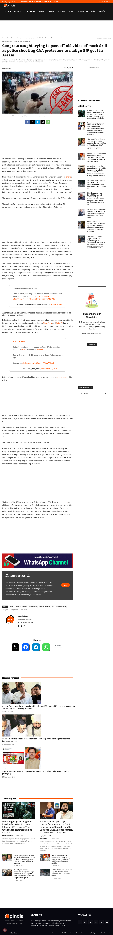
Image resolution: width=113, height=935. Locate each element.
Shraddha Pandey (7, 835)
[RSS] (102, 1)
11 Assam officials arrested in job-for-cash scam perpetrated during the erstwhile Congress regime (36, 739)
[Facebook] (97, 1)
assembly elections (44, 606)
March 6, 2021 (56, 304)
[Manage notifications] (5, 930)
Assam (11, 606)
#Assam (40, 350)
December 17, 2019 (49, 368)
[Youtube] (109, 1)
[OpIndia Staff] (10, 620)
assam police (33, 606)
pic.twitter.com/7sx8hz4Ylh (44, 299)
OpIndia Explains (45, 818)
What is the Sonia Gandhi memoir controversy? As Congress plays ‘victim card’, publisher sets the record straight (61, 859)
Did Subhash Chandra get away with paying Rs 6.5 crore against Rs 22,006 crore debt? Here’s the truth (96, 213)
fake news (24, 609)
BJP (53, 606)
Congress (5, 609)
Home (4, 38)
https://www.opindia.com (25, 619)
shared (65, 502)
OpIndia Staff (68, 68)
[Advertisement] (37, 483)
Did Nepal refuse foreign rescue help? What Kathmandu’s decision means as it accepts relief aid (62, 873)
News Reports (11, 38)
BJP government (61, 606)
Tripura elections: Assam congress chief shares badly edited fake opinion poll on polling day (35, 772)
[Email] (42, 122)
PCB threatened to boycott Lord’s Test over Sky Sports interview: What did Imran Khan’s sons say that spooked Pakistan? (96, 226)
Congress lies (14, 609)
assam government (21, 606)
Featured (5, 818)
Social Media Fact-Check (22, 41)
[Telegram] (37, 122)
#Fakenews (26, 363)
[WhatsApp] (107, 1)
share (68, 177)
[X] (104, 1)
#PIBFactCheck (19, 342)
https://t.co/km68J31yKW (23, 299)
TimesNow (47, 323)
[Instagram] (99, 1)
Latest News (84, 105)
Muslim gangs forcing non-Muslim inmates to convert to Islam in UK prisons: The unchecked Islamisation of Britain (18, 827)
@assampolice (43, 296)
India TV (59, 323)
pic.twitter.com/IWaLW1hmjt (43, 363)
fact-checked (62, 377)
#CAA (24, 350)
